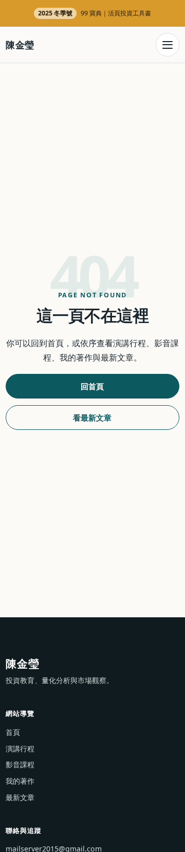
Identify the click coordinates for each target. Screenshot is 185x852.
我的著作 (20, 781)
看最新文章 (92, 417)
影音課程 (20, 764)
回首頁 (92, 386)
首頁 (13, 732)
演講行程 (20, 748)
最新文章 (20, 797)
